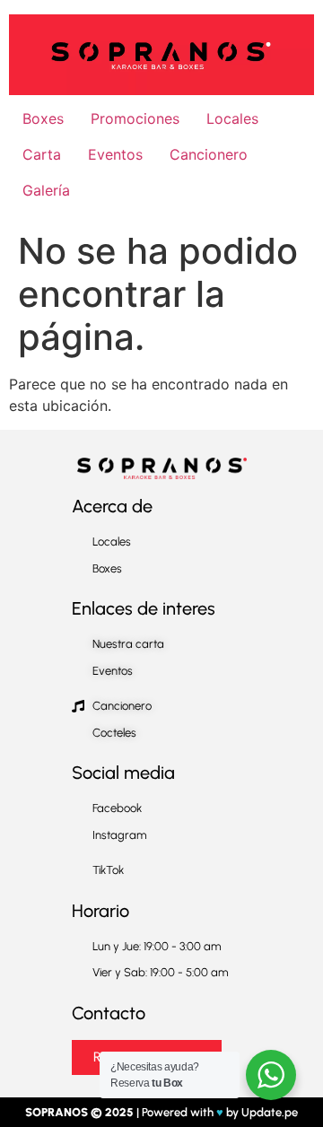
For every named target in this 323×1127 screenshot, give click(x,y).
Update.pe (269, 1112)
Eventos (115, 154)
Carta (41, 154)
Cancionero (209, 154)
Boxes (43, 118)
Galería (46, 190)
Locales (232, 118)
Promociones (135, 118)
